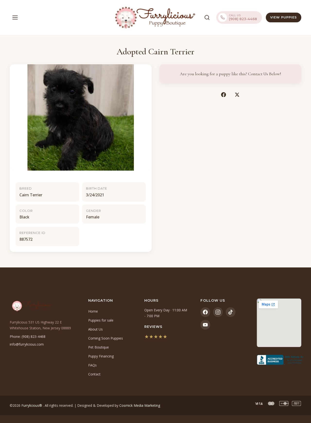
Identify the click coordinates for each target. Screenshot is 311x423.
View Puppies (283, 17)
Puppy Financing (101, 356)
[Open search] (207, 17)
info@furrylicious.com (27, 344)
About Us (95, 329)
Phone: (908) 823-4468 (27, 336)
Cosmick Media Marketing (139, 405)
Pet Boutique (98, 347)
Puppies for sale (100, 320)
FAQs (92, 365)
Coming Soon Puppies (105, 338)
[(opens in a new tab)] (279, 360)
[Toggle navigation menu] (15, 17)
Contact (94, 374)
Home (93, 311)
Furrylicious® (32, 405)
